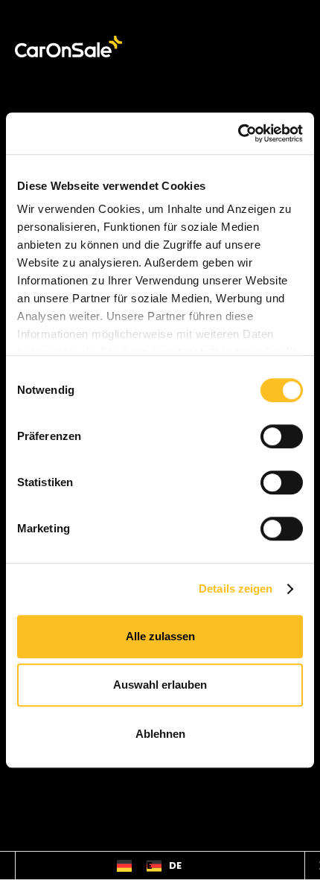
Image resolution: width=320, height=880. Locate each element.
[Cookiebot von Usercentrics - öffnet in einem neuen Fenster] (238, 133)
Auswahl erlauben (160, 684)
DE (145, 865)
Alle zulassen (160, 636)
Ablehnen (160, 733)
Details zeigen (235, 588)
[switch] (281, 436)
